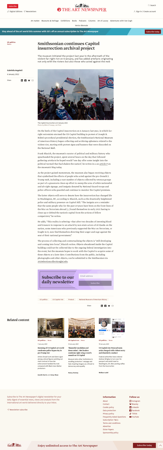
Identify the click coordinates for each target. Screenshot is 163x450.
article (102, 164)
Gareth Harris (42, 375)
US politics (11, 42)
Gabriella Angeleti (14, 70)
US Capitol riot (58, 299)
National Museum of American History (93, 299)
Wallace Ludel (103, 373)
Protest (71, 299)
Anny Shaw (54, 375)
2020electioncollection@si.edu (53, 261)
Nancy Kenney (73, 373)
